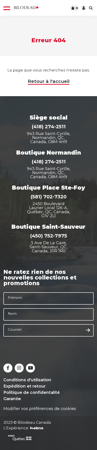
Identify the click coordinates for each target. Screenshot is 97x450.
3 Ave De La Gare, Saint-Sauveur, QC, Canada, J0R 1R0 (48, 246)
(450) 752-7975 (48, 236)
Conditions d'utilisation (27, 379)
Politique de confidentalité (31, 392)
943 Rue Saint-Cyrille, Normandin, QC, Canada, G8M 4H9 (48, 137)
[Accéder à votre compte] (83, 8)
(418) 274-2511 (49, 126)
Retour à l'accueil (48, 81)
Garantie (12, 398)
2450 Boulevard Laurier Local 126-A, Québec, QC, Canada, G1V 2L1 (48, 209)
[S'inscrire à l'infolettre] (88, 330)
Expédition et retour (24, 386)
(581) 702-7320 (48, 197)
